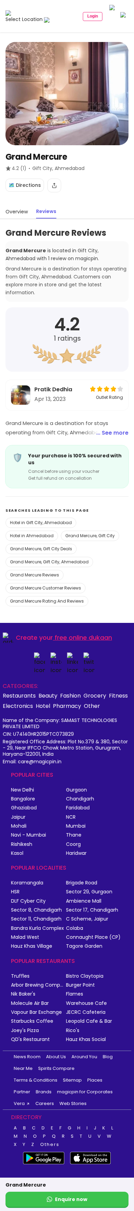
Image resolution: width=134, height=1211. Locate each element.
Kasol (17, 853)
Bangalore (23, 799)
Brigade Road (81, 883)
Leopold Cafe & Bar (89, 1021)
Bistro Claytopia (84, 976)
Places (94, 1080)
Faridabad (78, 808)
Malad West (25, 937)
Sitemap (72, 1080)
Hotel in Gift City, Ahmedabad (41, 522)
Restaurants (19, 695)
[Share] (54, 185)
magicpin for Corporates (85, 1091)
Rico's (72, 1030)
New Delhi (22, 790)
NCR (71, 817)
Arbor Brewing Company (38, 985)
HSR (15, 892)
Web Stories (73, 1103)
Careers (44, 1103)
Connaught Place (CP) (93, 937)
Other (92, 706)
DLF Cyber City (28, 901)
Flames (74, 994)
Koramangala (27, 883)
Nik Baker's (23, 994)
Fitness (118, 695)
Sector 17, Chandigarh (92, 910)
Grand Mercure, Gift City (90, 536)
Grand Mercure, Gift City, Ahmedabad (49, 562)
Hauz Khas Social (86, 1039)
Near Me (23, 1068)
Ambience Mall (83, 901)
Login (92, 16)
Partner (22, 1091)
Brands (44, 1091)
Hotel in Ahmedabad (32, 536)
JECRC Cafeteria (85, 1012)
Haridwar (76, 853)
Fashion (70, 695)
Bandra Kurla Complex (37, 928)
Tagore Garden (84, 946)
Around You (84, 1056)
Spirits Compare (56, 1068)
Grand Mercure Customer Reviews (45, 588)
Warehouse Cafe (86, 1003)
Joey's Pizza (25, 1030)
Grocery (94, 695)
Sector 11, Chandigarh (36, 919)
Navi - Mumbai (28, 835)
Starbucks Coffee (32, 1021)
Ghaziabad (24, 808)
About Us (56, 1056)
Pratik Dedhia (53, 389)
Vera (19, 1103)
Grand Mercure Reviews (34, 575)
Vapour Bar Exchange (36, 1012)
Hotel (43, 706)
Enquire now (71, 1199)
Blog (108, 1056)
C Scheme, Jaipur (87, 919)
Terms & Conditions (35, 1080)
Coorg (73, 844)
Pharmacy (67, 706)
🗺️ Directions (25, 185)
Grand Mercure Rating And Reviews (47, 601)
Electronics (18, 706)
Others (49, 1144)
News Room (27, 1056)
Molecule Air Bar (30, 1003)
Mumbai (76, 826)
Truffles (20, 976)
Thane (73, 835)
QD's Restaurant (30, 1039)
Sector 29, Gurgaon (89, 892)
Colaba (74, 928)
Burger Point (80, 985)
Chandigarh (80, 799)
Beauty (47, 695)
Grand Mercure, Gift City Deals (41, 549)
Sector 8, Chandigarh (36, 910)
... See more (112, 433)
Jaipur (18, 817)
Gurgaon (76, 790)
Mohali (18, 826)
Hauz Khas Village (31, 946)
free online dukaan (83, 637)
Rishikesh (21, 844)
